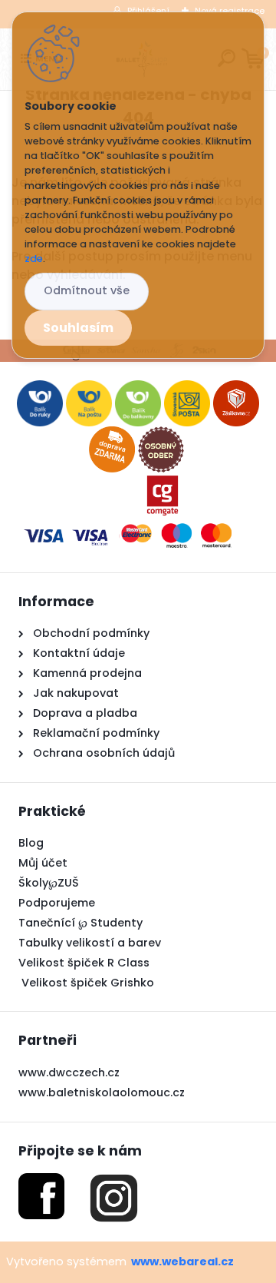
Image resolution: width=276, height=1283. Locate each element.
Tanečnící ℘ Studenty (80, 922)
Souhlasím (78, 327)
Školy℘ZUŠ (48, 882)
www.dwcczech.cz (69, 1072)
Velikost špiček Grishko (86, 982)
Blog (31, 842)
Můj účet (42, 862)
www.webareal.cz (182, 1261)
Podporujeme (56, 902)
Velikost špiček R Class (84, 962)
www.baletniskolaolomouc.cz (101, 1092)
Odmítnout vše (87, 290)
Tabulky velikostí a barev (89, 942)
